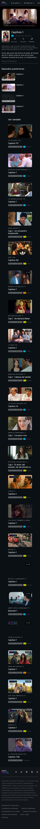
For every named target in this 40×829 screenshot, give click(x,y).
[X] (37, 772)
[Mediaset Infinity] (4, 3)
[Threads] (27, 772)
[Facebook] (16, 772)
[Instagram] (32, 772)
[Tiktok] (21, 772)
